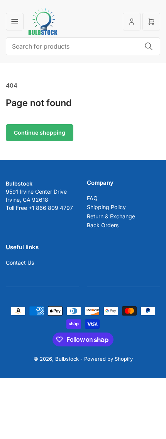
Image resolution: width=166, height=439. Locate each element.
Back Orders (103, 225)
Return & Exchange (111, 216)
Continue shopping (39, 132)
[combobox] (83, 46)
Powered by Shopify (108, 359)
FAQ (92, 198)
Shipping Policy (106, 207)
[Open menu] (15, 21)
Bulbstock (67, 359)
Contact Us (20, 262)
